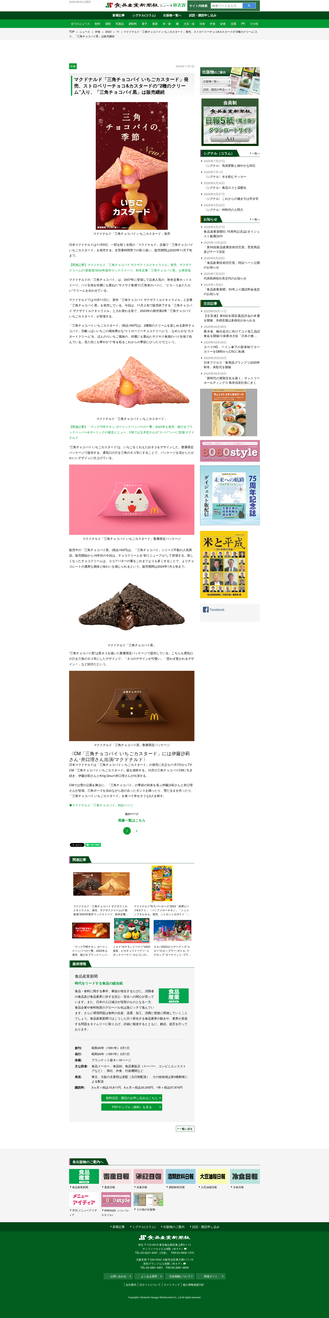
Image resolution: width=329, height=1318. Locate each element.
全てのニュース (80, 23)
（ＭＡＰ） (177, 1249)
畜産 (155, 23)
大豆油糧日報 (209, 1187)
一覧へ (256, 153)
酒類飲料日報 (177, 1187)
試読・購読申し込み (202, 15)
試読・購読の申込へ (215, 89)
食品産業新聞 (80, 1187)
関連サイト (210, 1276)
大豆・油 (189, 23)
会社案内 (131, 1284)
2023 (108, 31)
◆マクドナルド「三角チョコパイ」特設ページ (101, 805)
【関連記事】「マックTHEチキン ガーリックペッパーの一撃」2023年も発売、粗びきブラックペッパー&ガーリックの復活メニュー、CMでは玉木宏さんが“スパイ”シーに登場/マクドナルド (131, 432)
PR (243, 23)
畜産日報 (109, 1187)
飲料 (97, 23)
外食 (212, 23)
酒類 (108, 23)
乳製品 (120, 23)
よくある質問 (149, 1276)
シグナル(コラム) (144, 15)
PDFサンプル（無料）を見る (132, 1107)
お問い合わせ (118, 1276)
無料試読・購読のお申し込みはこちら (132, 1098)
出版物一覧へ (172, 15)
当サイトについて (150, 1284)
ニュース (84, 31)
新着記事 (119, 15)
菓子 (144, 23)
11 (117, 31)
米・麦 (167, 23)
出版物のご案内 (173, 1226)
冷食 (202, 23)
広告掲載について (180, 1276)
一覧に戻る (186, 1129)
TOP (71, 31)
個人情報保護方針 (193, 1284)
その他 (254, 23)
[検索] (249, 5)
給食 (223, 23)
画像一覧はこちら (131, 820)
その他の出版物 (146, 1209)
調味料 (133, 23)
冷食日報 (238, 1187)
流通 (233, 23)
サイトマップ (172, 1284)
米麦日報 (142, 1187)
